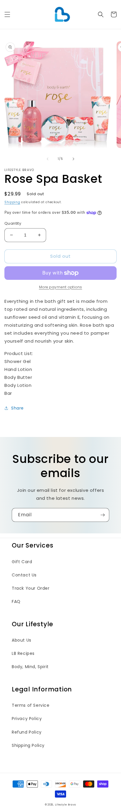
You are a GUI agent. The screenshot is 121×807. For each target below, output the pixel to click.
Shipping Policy (28, 745)
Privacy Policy (27, 718)
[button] (7, 14)
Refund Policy (27, 732)
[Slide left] (47, 158)
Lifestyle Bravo (65, 804)
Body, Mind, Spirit (30, 667)
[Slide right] (73, 158)
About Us (21, 640)
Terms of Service (31, 705)
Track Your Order (31, 588)
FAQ (16, 601)
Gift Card (22, 562)
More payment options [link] (60, 287)
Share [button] (17, 408)
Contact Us (24, 575)
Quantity (12, 223)
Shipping (12, 202)
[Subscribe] (102, 515)
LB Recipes (23, 653)
